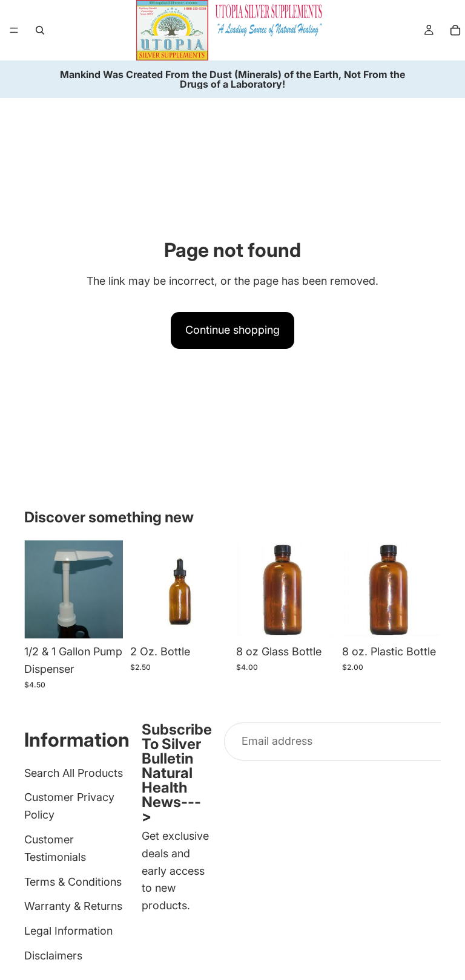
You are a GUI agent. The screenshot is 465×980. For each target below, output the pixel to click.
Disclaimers (53, 955)
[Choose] (210, 620)
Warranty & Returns (73, 906)
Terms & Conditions (73, 881)
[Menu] (14, 30)
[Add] (104, 620)
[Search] (40, 30)
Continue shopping (232, 329)
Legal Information (68, 930)
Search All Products (73, 772)
